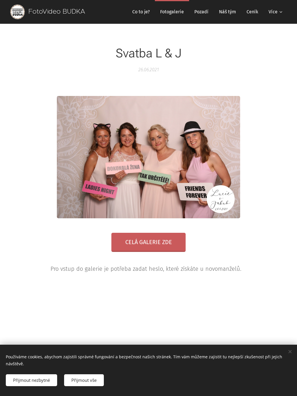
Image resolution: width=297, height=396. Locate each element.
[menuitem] (141, 12)
